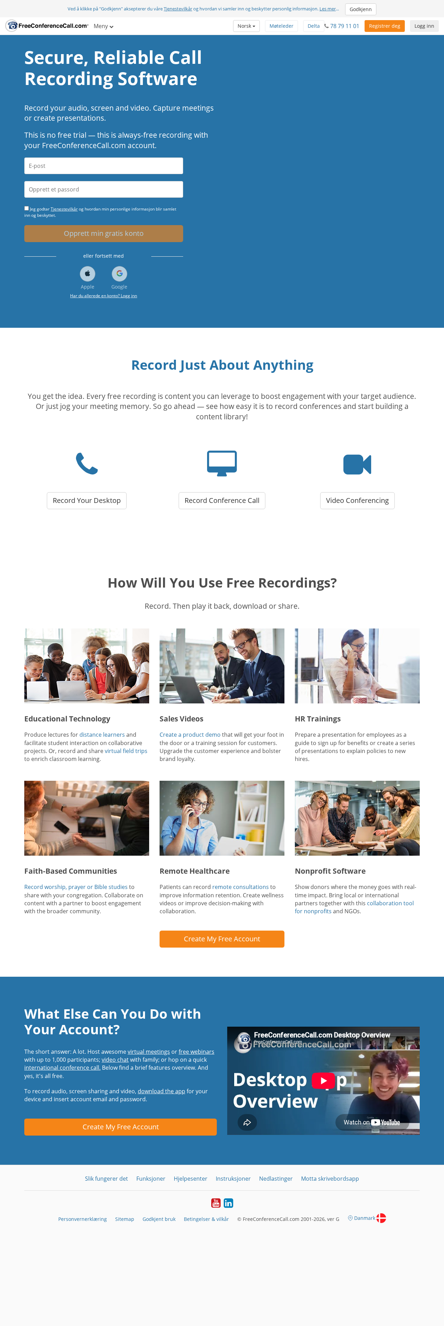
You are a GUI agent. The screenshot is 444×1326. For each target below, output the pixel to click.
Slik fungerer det (106, 1178)
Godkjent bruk (159, 1219)
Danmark (364, 1218)
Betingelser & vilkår (206, 1219)
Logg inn (424, 26)
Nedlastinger (276, 1178)
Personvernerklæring (82, 1219)
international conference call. (62, 1067)
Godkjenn (361, 9)
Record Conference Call (222, 500)
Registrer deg (384, 26)
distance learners (102, 734)
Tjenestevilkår (178, 9)
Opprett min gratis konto (104, 233)
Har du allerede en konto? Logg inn (103, 296)
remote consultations (240, 887)
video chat (115, 1059)
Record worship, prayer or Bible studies (76, 887)
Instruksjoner (233, 1178)
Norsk (245, 26)
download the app (161, 1091)
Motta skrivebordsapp (330, 1178)
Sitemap (124, 1219)
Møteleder (281, 26)
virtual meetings (149, 1051)
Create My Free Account (222, 938)
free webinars (196, 1051)
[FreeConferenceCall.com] (46, 26)
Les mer (327, 9)
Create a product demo (190, 734)
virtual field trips (126, 751)
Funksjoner (150, 1178)
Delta (314, 26)
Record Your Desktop (87, 500)
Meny (101, 26)
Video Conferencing (357, 500)
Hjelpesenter (190, 1178)
